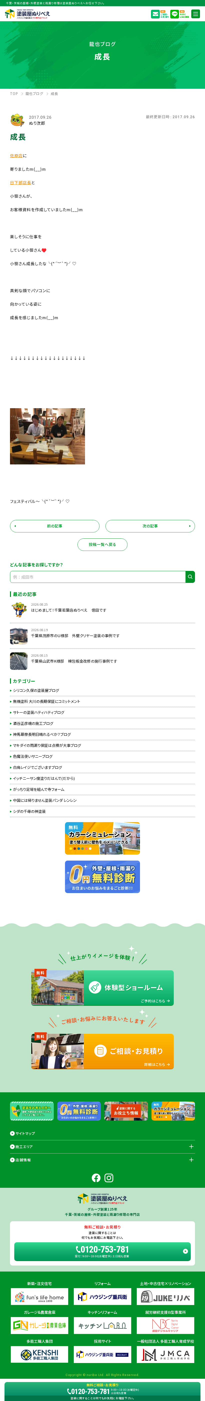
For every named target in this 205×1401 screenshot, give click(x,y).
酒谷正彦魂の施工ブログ (33, 723)
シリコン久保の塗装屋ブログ (36, 690)
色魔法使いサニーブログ (32, 756)
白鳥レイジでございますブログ (37, 767)
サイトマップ (25, 1133)
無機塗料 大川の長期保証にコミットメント (46, 701)
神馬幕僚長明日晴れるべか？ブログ (42, 734)
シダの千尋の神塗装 (29, 811)
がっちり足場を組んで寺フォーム (38, 789)
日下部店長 (20, 182)
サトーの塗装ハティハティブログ (38, 712)
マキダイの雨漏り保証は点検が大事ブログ (47, 745)
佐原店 (16, 155)
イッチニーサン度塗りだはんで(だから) (44, 778)
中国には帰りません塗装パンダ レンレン (44, 800)
